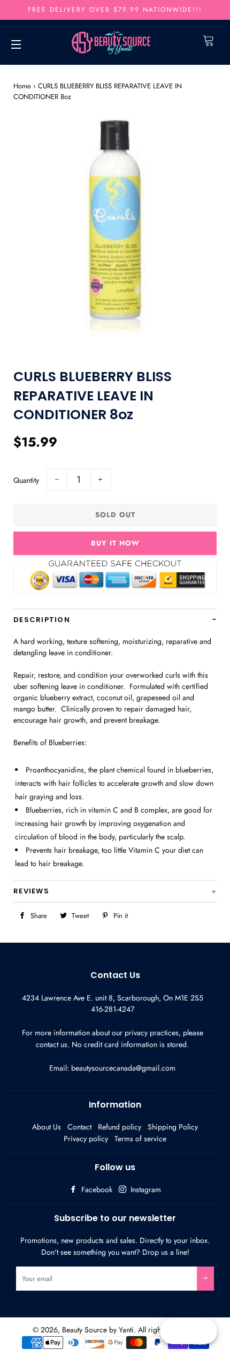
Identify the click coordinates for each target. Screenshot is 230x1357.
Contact (79, 1126)
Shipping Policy (173, 1126)
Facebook (95, 1189)
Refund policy (119, 1126)
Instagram (144, 1189)
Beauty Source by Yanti (98, 1329)
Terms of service (140, 1138)
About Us (46, 1126)
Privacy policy (86, 1138)
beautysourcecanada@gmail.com (123, 1068)
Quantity (26, 480)
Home (22, 86)
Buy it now (115, 543)
